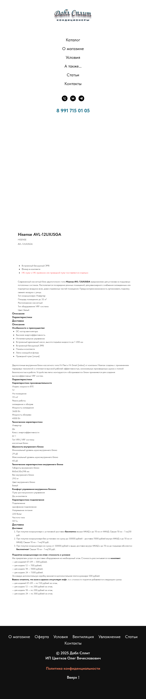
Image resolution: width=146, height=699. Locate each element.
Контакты (73, 83)
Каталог (73, 39)
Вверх (72, 677)
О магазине (73, 48)
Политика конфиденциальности (73, 668)
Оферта (42, 636)
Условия (73, 57)
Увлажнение (109, 636)
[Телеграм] (81, 98)
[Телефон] (64, 98)
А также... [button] (73, 66)
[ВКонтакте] (73, 98)
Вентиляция (83, 636)
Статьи (73, 74)
